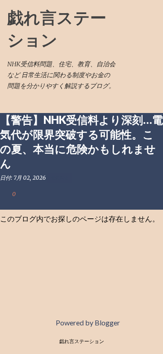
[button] (5, 203)
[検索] (128, 18)
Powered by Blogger (87, 322)
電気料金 (60, 178)
